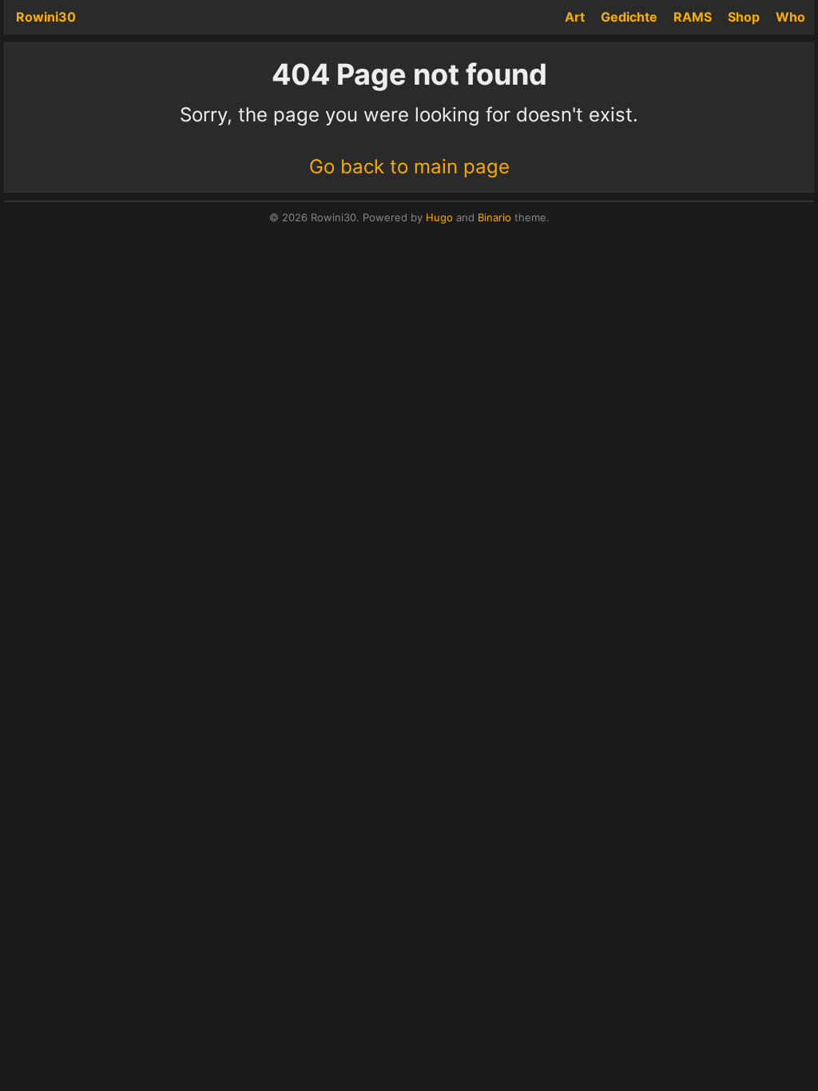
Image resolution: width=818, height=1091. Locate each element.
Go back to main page (409, 166)
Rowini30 (46, 17)
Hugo (439, 217)
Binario (494, 217)
